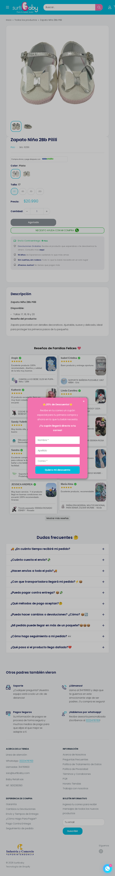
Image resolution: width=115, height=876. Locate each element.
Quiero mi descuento (57, 470)
